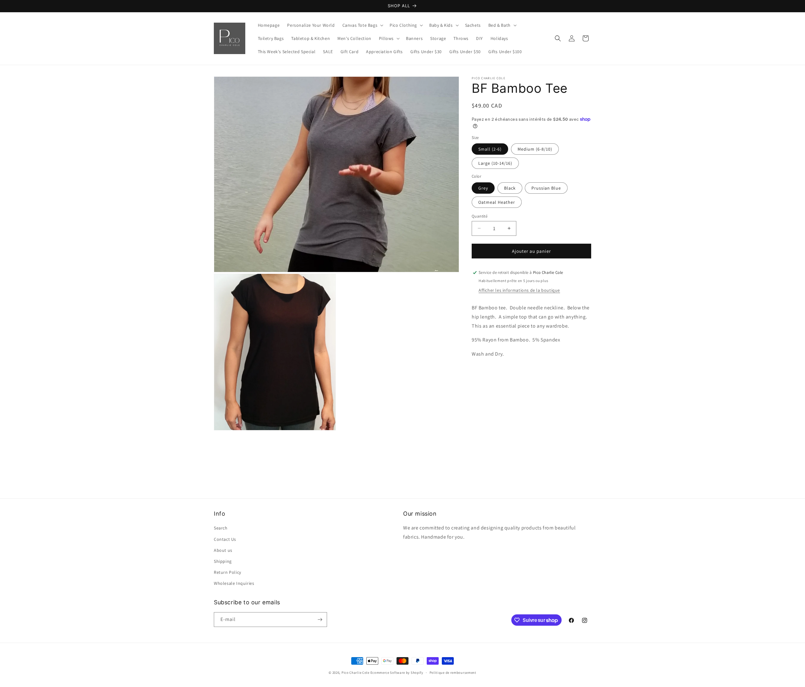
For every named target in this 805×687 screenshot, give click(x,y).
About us (223, 550)
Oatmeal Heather (496, 202)
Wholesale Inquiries (234, 583)
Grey (483, 188)
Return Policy (227, 572)
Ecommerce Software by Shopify (396, 672)
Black (510, 188)
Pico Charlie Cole (355, 672)
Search (221, 528)
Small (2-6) (490, 149)
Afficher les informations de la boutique (519, 290)
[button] (362, 25)
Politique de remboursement (453, 672)
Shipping (223, 561)
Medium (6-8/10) (535, 149)
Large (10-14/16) (495, 163)
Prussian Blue (546, 188)
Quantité (479, 216)
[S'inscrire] (320, 619)
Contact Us (225, 539)
